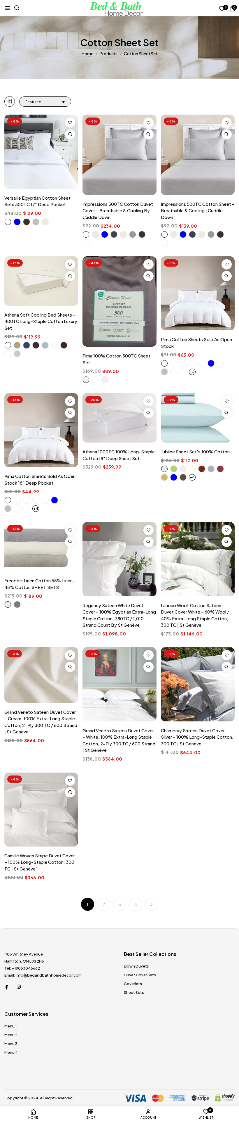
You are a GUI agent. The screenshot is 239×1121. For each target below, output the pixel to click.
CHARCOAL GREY (26, 221)
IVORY (192, 468)
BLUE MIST (104, 234)
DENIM (45, 345)
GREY (183, 468)
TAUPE (17, 345)
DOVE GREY (17, 353)
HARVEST (192, 363)
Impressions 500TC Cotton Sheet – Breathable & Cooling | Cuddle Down (198, 210)
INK (183, 363)
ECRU (95, 234)
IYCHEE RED (220, 468)
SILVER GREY (35, 221)
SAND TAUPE (7, 604)
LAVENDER (211, 468)
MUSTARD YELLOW (164, 477)
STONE (201, 363)
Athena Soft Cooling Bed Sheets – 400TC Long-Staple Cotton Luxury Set (40, 321)
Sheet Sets (134, 992)
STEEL (132, 234)
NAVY (26, 345)
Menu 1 (10, 1026)
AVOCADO (173, 468)
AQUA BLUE (164, 468)
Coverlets (133, 983)
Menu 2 (10, 1034)
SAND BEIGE (45, 221)
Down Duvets (136, 966)
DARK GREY (85, 379)
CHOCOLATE (63, 345)
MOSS (183, 371)
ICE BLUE (211, 363)
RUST (7, 353)
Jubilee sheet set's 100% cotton (195, 451)
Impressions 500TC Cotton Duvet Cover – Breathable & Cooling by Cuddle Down (117, 210)
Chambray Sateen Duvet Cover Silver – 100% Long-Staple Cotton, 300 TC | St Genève (197, 737)
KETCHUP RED (201, 468)
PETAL (220, 363)
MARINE (113, 234)
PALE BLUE (17, 221)
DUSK (85, 242)
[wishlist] (222, 9)
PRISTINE (164, 363)
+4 (192, 371)
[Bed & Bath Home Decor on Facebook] (6, 986)
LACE (173, 363)
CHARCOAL (141, 234)
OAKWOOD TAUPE (183, 477)
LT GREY (104, 379)
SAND (123, 234)
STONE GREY (17, 604)
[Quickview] (70, 134)
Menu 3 (10, 1043)
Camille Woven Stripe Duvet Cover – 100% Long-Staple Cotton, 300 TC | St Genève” (39, 862)
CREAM (54, 345)
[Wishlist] (70, 123)
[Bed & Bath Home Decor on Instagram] (19, 986)
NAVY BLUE (173, 477)
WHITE (7, 221)
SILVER (164, 371)
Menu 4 (11, 1052)
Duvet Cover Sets (140, 975)
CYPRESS (173, 371)
